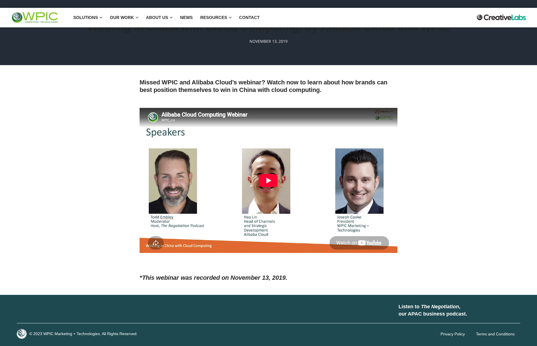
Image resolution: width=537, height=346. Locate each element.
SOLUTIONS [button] (85, 17)
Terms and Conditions (495, 334)
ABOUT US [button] (157, 17)
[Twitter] (41, 310)
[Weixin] (74, 310)
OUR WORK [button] (122, 17)
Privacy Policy (453, 334)
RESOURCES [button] (213, 17)
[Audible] (510, 310)
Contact (249, 17)
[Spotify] (494, 310)
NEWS (186, 17)
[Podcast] (477, 310)
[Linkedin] (24, 310)
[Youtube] (57, 310)
